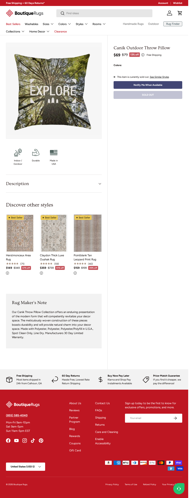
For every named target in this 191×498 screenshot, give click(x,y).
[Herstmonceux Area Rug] (20, 233)
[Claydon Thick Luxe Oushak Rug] (54, 233)
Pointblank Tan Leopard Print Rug (85, 257)
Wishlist (177, 2)
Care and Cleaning (106, 432)
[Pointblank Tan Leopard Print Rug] (88, 233)
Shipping (100, 417)
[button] (180, 13)
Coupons (75, 443)
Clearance (60, 31)
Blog (72, 429)
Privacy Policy (112, 484)
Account (163, 2)
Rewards (74, 436)
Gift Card (75, 450)
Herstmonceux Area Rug (18, 257)
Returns (100, 424)
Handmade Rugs (133, 24)
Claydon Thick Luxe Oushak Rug (52, 257)
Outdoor (153, 24)
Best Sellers (13, 24)
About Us (75, 403)
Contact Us (102, 403)
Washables (31, 24)
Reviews (74, 410)
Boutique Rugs (20, 484)
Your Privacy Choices (172, 484)
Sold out (148, 94)
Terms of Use (131, 484)
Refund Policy (149, 484)
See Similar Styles (159, 76)
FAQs (98, 410)
